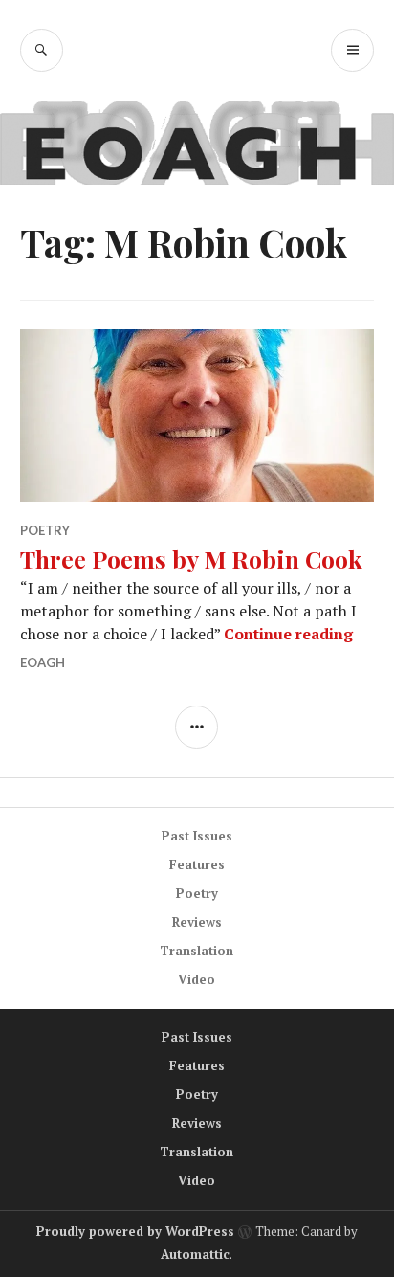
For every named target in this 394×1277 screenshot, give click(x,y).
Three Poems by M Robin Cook (191, 558)
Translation (196, 950)
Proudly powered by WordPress (135, 1231)
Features (197, 864)
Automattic (195, 1254)
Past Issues (197, 835)
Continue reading (288, 633)
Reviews (197, 921)
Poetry (45, 530)
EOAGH (42, 662)
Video (196, 979)
